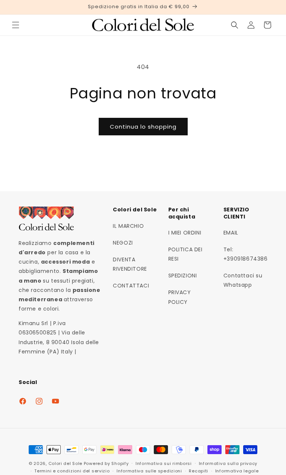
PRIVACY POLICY (179, 297)
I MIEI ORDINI (184, 232)
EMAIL (230, 232)
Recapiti (198, 471)
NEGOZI (123, 242)
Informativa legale (237, 471)
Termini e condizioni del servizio (71, 471)
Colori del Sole (65, 463)
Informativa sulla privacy (228, 463)
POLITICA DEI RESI (185, 254)
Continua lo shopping (143, 126)
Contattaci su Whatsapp (243, 280)
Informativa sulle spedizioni (149, 471)
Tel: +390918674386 (245, 254)
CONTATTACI (131, 285)
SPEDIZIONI (182, 275)
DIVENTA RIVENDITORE (130, 264)
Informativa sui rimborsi (164, 463)
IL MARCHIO (128, 226)
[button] (15, 25)
